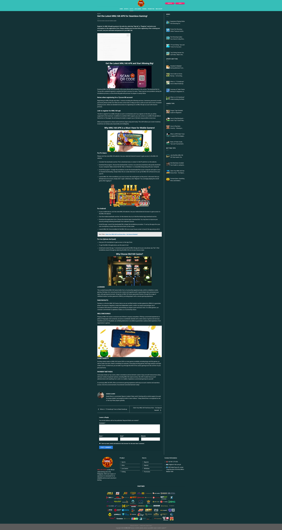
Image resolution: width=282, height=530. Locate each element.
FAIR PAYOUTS (108, 53)
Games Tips (170, 103)
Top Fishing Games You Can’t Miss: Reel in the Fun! (177, 54)
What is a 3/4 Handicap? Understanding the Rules (177, 98)
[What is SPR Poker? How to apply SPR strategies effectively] (168, 135)
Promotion (151, 8)
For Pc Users (108, 44)
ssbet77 (164, 528)
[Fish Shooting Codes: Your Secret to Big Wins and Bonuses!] (168, 38)
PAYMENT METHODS (110, 59)
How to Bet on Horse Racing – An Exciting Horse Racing (176, 75)
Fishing (144, 8)
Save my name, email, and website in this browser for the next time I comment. (123, 443)
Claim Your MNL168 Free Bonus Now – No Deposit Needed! (177, 172)
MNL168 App (159, 8)
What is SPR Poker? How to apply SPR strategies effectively (177, 135)
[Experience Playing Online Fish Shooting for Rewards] (168, 22)
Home (121, 8)
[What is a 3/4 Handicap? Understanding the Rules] (168, 98)
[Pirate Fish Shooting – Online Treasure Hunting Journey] (168, 30)
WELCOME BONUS (109, 55)
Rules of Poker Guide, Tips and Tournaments (177, 143)
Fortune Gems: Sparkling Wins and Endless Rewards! (177, 180)
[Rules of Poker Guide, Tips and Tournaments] (168, 142)
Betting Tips (171, 148)
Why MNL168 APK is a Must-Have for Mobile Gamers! (115, 43)
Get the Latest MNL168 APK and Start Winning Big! (114, 37)
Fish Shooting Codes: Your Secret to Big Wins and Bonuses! (177, 38)
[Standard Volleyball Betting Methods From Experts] (168, 67)
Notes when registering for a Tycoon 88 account (116, 39)
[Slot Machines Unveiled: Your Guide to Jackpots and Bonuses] (168, 164)
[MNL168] (141, 3)
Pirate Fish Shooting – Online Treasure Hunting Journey (177, 30)
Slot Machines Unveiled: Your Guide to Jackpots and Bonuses (177, 164)
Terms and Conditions (146, 525)
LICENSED (107, 52)
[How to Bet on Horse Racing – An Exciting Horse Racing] (168, 74)
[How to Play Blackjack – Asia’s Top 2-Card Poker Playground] (168, 119)
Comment (102, 423)
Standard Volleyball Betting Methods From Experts (176, 67)
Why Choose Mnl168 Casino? (108, 50)
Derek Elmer (113, 20)
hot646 (137, 528)
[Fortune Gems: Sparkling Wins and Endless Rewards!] (168, 179)
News (168, 14)
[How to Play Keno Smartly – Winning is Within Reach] (168, 127)
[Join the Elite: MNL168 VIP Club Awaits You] (168, 156)
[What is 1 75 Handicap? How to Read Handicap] (168, 82)
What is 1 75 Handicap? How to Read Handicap (113, 409)
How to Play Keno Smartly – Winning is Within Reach (176, 127)
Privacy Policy (134, 525)
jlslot (155, 528)
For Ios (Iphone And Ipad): (111, 48)
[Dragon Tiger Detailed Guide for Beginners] (168, 111)
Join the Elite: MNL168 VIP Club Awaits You (176, 156)
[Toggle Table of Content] (127, 35)
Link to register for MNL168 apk (112, 41)
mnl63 (159, 528)
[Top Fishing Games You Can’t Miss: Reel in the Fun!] (168, 53)
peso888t (150, 528)
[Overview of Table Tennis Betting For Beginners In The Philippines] (168, 90)
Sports (126, 8)
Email (122, 436)
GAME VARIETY (108, 57)
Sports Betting (172, 59)
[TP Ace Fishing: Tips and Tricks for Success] (168, 45)
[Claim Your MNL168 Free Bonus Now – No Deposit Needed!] (168, 171)
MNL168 (129, 30)
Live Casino (138, 8)
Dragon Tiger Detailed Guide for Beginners (176, 111)
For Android (107, 46)
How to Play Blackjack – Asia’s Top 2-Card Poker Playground (177, 119)
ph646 (141, 528)
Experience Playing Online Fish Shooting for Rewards (177, 22)
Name (101, 436)
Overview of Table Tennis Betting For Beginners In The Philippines (177, 91)
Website (143, 436)
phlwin (145, 528)
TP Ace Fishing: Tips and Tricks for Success (177, 46)
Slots (131, 8)
